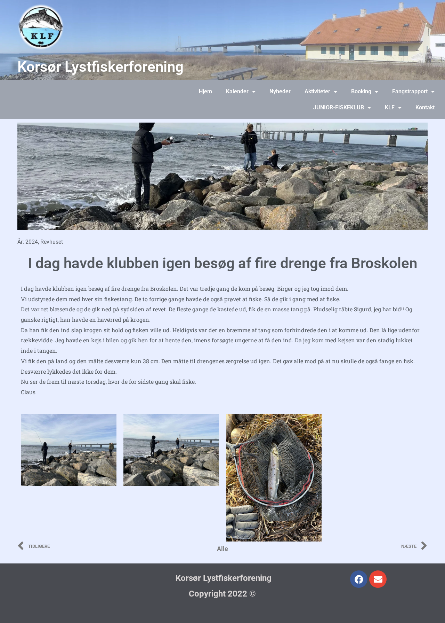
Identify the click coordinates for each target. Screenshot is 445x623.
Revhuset (51, 242)
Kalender (237, 91)
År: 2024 (27, 242)
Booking (361, 91)
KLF (390, 107)
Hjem (205, 91)
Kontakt (425, 107)
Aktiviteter (317, 91)
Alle (222, 548)
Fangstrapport (410, 91)
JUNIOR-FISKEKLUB (338, 107)
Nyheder (280, 91)
